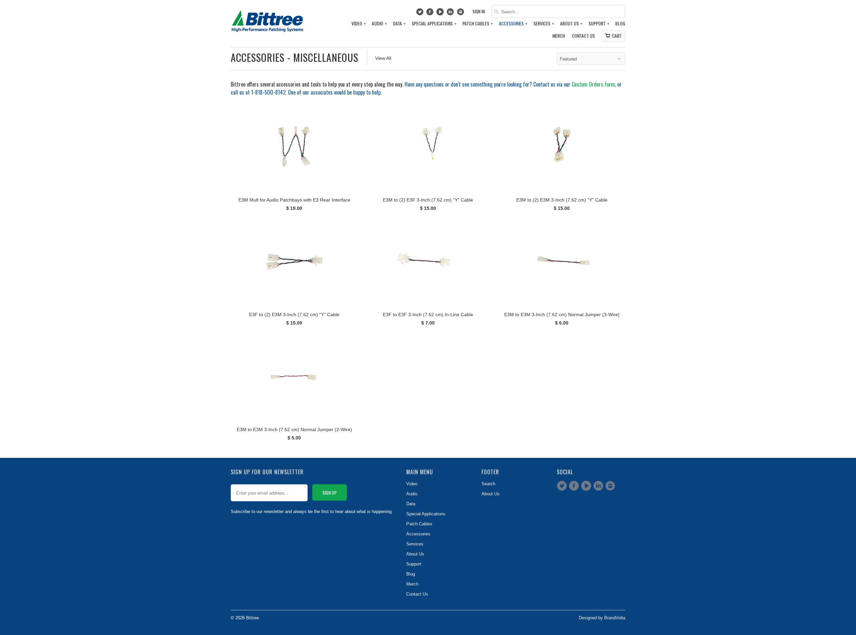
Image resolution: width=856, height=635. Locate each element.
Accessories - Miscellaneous (294, 57)
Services (543, 23)
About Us (571, 23)
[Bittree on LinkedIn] (451, 13)
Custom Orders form (593, 84)
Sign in (478, 11)
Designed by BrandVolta (602, 617)
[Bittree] (267, 19)
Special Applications (434, 23)
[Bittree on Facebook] (430, 13)
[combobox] (558, 11)
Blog (620, 23)
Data (399, 23)
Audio (379, 23)
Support (598, 23)
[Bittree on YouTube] (440, 13)
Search (488, 483)
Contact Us (583, 36)
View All (383, 58)
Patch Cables (477, 23)
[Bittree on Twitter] (420, 13)
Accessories (513, 23)
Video (358, 23)
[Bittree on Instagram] (461, 13)
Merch (558, 36)
